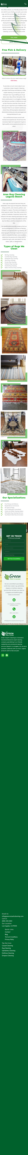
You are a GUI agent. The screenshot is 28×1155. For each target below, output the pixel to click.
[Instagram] (2, 655)
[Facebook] (6, 655)
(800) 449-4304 (7, 921)
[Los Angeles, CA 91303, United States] (14, 599)
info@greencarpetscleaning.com (14, 620)
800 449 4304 (14, 613)
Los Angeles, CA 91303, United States (14, 604)
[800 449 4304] (14, 609)
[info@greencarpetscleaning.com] (14, 616)
